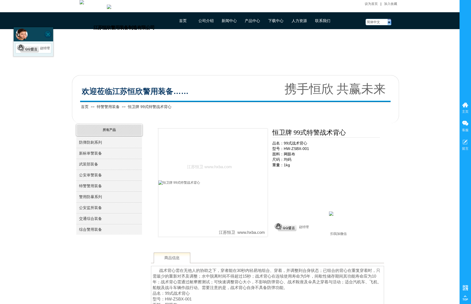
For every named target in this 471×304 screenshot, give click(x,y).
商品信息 (172, 258)
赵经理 (304, 227)
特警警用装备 (108, 107)
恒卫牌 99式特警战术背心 (149, 107)
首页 (85, 107)
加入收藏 (390, 4)
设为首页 (371, 4)
